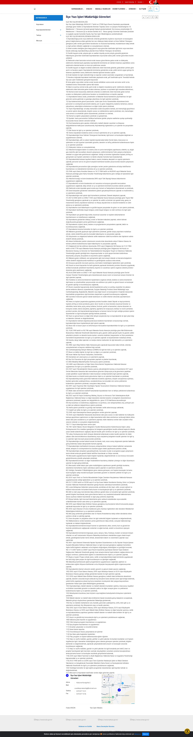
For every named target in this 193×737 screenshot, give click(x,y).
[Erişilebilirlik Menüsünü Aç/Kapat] (187, 731)
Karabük (140, 2)
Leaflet (132, 703)
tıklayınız (137, 734)
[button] (152, 17)
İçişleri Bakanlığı (129, 2)
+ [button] (104, 679)
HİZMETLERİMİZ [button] (118, 9)
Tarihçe (38, 35)
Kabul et (145, 734)
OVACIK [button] (89, 9)
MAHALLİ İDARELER (102, 9)
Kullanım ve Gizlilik (85, 726)
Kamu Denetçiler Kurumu (105, 726)
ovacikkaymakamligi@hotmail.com (85, 688)
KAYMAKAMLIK (41, 18)
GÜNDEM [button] (132, 9)
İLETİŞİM (142, 9)
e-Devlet (119, 2)
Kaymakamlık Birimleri (43, 30)
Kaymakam (40, 24)
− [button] (104, 682)
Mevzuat (39, 41)
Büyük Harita (108, 676)
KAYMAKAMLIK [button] (77, 9)
